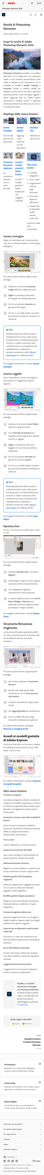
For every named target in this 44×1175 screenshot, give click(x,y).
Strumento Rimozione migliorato (8, 165)
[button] (32, 3)
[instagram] (9, 1161)
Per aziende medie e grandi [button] (13, 1129)
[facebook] (5, 1161)
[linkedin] (16, 1161)
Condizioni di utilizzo (9, 1168)
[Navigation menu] (3, 3)
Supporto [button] (7, 1139)
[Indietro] (12, 1044)
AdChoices (33, 1171)
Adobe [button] (6, 1144)
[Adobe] (11, 3)
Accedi (39, 3)
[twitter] (13, 1161)
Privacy (29, 1165)
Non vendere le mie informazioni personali (15, 1171)
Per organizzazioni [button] (10, 1134)
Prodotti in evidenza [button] (10, 1149)
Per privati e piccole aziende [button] (13, 1124)
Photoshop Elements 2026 (12, 8)
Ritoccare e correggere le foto (15, 728)
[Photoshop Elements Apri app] (41, 15)
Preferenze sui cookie (22, 1168)
